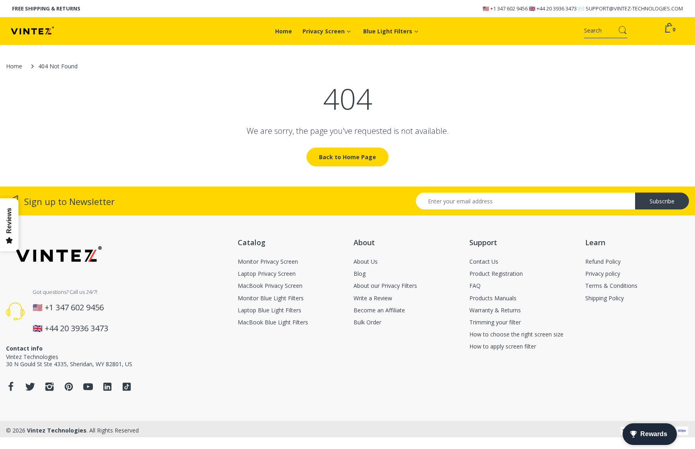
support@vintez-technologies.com (634, 8)
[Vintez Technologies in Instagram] (49, 389)
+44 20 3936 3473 (557, 8)
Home (14, 66)
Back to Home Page (347, 157)
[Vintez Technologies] (58, 31)
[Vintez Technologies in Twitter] (30, 389)
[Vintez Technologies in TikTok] (127, 389)
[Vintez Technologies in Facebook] (11, 389)
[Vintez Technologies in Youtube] (88, 389)
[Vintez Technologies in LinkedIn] (107, 389)
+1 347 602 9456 (509, 8)
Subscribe (662, 201)
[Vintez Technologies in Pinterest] (69, 389)
